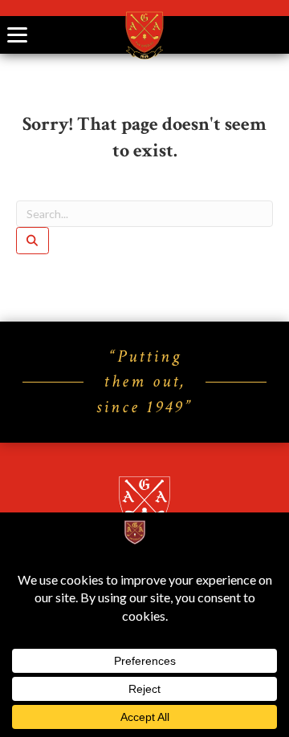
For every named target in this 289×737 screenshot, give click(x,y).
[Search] (32, 240)
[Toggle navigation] (17, 35)
